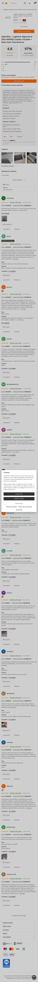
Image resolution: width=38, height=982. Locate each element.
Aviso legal (19, 510)
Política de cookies (11, 506)
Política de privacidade (25, 506)
